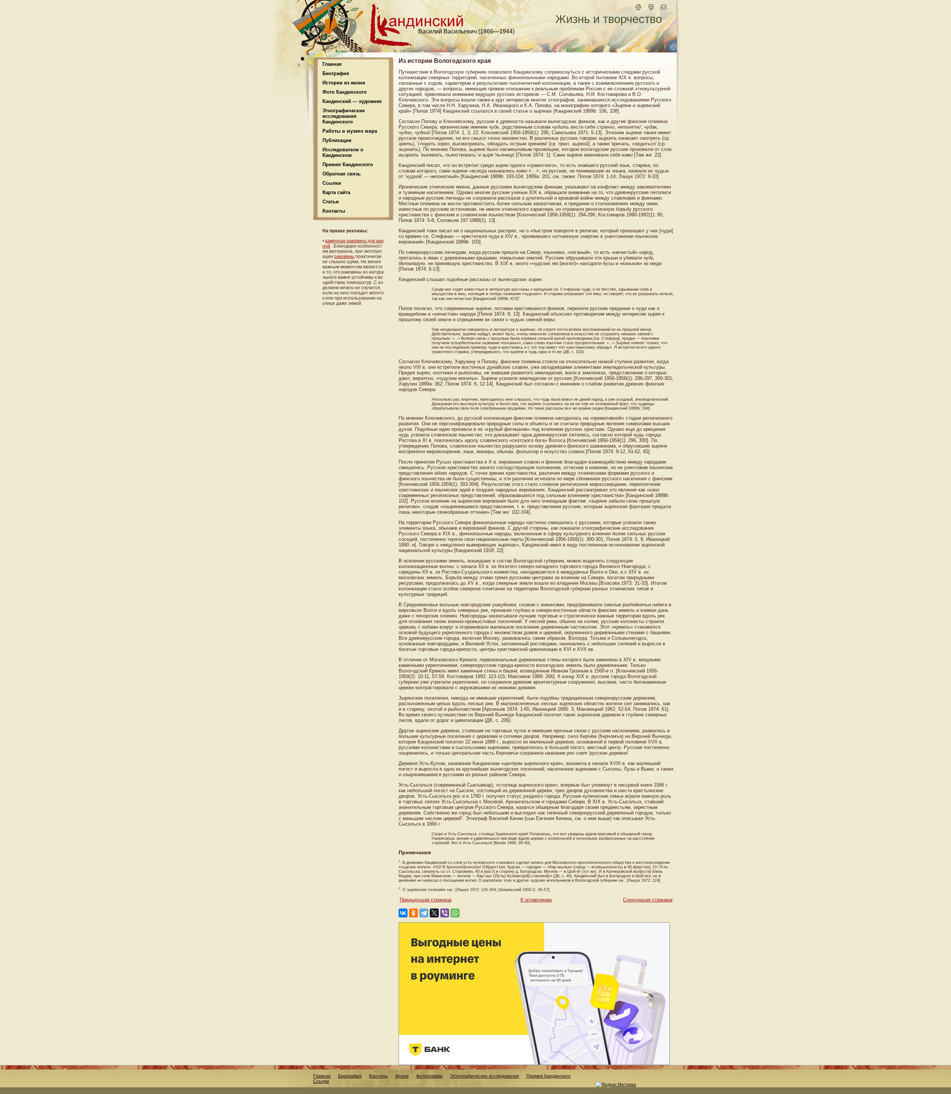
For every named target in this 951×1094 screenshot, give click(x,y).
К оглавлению (536, 900)
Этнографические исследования (484, 1076)
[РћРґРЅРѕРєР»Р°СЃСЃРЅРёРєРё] (413, 913)
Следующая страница (647, 900)
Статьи (330, 201)
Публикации (336, 140)
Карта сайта (336, 192)
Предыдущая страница (425, 900)
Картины (378, 1076)
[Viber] (444, 913)
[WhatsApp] (455, 913)
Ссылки (331, 183)
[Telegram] (423, 913)
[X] (434, 913)
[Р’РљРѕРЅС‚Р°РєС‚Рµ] (403, 913)
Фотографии (429, 1076)
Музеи (402, 1076)
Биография (350, 1076)
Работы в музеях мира (349, 131)
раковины (344, 256)
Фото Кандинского (344, 92)
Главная (332, 64)
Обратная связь (341, 174)
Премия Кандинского (548, 1076)
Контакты (333, 211)
